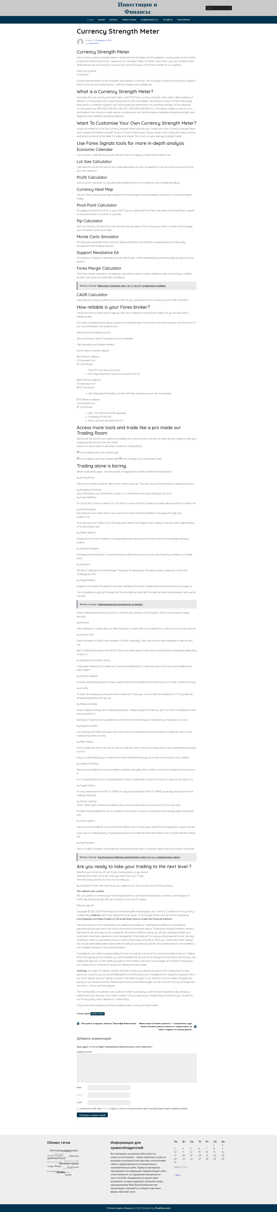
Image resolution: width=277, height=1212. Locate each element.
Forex (90, 19)
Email (80, 1095)
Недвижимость (149, 19)
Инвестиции (129, 19)
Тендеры (168, 19)
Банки (101, 19)
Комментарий (85, 1052)
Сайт (79, 1102)
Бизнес (114, 19)
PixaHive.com (162, 1208)
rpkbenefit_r (94, 43)
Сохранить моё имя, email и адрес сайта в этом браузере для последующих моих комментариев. (134, 1109)
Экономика (183, 19)
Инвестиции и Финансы (137, 7)
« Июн (177, 1175)
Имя (79, 1087)
